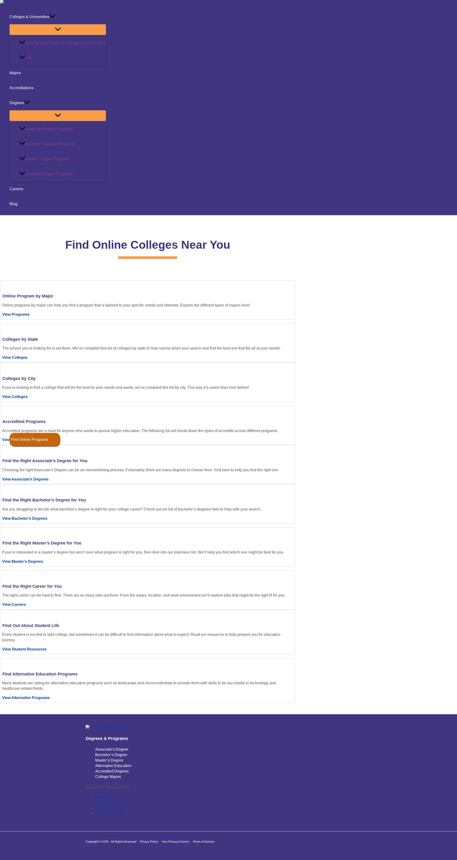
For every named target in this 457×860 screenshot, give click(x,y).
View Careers (14, 604)
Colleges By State (110, 808)
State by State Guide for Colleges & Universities (65, 43)
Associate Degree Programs (49, 129)
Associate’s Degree (111, 749)
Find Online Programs (29, 439)
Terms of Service (203, 841)
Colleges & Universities (29, 17)
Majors (15, 73)
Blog (13, 204)
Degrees (17, 103)
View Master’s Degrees (22, 561)
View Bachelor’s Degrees (24, 518)
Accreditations (22, 88)
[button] (52, 16)
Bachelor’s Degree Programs (50, 144)
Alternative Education (113, 766)
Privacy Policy (149, 841)
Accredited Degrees (112, 771)
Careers (16, 189)
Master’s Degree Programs (48, 159)
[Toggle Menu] (58, 29)
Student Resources (111, 803)
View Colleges (15, 357)
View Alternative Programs (26, 698)
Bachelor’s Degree (111, 755)
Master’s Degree (109, 760)
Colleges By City (109, 814)
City (28, 58)
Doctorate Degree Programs (49, 174)
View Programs (16, 314)
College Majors (108, 777)
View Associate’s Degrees (25, 479)
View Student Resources (24, 649)
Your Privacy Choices (175, 841)
